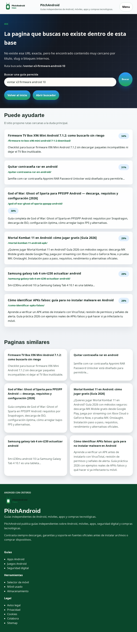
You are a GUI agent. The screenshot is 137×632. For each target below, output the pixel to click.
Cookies (12, 614)
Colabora (13, 618)
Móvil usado (15, 586)
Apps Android (15, 559)
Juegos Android (17, 564)
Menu (126, 7)
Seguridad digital (18, 568)
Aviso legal (14, 605)
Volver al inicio (17, 95)
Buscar (125, 79)
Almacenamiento (18, 591)
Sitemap (12, 623)
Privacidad (13, 610)
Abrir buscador (46, 95)
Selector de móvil (18, 582)
